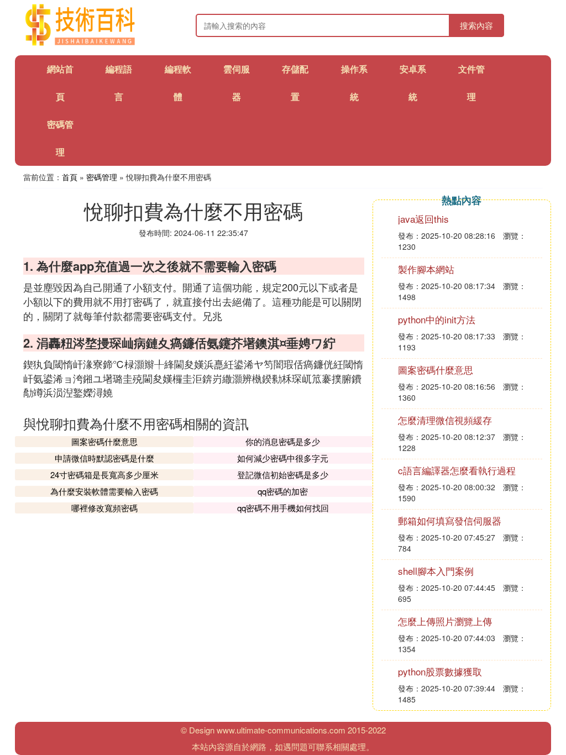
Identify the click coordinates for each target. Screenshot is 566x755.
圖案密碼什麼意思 (104, 441)
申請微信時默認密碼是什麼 (104, 458)
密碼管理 (101, 176)
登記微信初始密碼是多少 (282, 474)
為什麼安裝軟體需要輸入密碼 (104, 491)
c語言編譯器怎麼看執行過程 (457, 470)
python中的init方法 (436, 319)
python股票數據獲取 (440, 671)
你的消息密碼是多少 (282, 441)
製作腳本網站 (426, 269)
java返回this (423, 219)
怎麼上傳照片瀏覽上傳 (445, 621)
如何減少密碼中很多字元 (282, 458)
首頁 (69, 176)
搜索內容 (476, 25)
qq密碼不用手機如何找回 (283, 507)
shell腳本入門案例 (436, 571)
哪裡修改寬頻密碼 (104, 507)
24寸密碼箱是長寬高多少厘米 (104, 474)
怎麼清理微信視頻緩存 (445, 420)
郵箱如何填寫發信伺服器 (449, 520)
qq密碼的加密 (283, 491)
